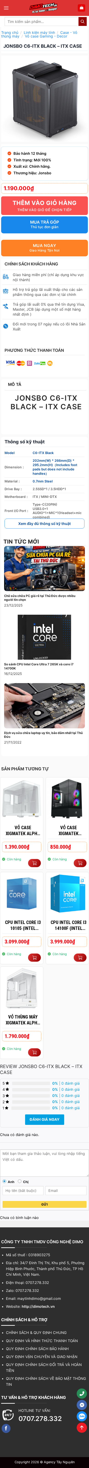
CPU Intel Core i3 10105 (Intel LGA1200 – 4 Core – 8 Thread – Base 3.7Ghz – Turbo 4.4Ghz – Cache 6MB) (23, 925)
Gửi (44, 1204)
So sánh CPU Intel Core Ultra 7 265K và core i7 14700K (38, 666)
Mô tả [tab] (14, 384)
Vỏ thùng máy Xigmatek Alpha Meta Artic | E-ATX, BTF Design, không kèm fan (23, 1020)
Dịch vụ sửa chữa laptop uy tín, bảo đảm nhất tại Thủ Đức (43, 735)
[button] (6, 7)
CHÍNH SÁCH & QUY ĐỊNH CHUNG (36, 1332)
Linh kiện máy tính (39, 32)
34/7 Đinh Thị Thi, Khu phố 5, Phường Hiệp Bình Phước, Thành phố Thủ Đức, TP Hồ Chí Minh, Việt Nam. (45, 1269)
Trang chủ (9, 32)
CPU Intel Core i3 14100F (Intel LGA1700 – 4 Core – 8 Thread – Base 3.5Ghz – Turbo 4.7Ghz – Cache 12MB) (68, 925)
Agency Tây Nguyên (59, 1462)
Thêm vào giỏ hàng (45, 203)
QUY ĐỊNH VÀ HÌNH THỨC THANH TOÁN (42, 1340)
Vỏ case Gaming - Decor (46, 36)
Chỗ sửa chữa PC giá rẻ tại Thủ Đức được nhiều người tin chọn (39, 598)
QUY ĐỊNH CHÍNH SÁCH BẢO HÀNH (37, 1348)
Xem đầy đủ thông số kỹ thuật (44, 523)
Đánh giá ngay (45, 1119)
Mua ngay (44, 245)
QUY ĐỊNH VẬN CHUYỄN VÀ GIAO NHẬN (41, 1356)
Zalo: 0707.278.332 (22, 1290)
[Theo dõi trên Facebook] (6, 1428)
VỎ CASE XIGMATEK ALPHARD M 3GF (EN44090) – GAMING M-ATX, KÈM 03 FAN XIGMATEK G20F (68, 830)
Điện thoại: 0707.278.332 (27, 1282)
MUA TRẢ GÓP (44, 222)
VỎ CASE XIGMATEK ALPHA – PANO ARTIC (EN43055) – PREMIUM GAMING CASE (22, 830)
